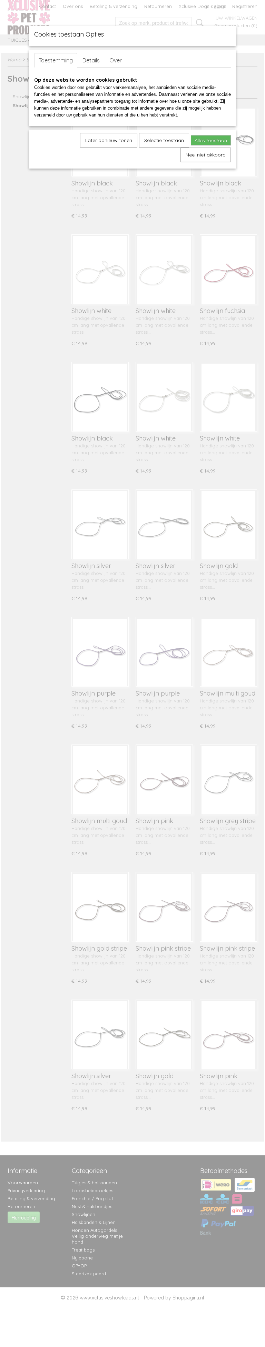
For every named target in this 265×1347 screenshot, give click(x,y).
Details (91, 60)
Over (115, 60)
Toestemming (56, 60)
